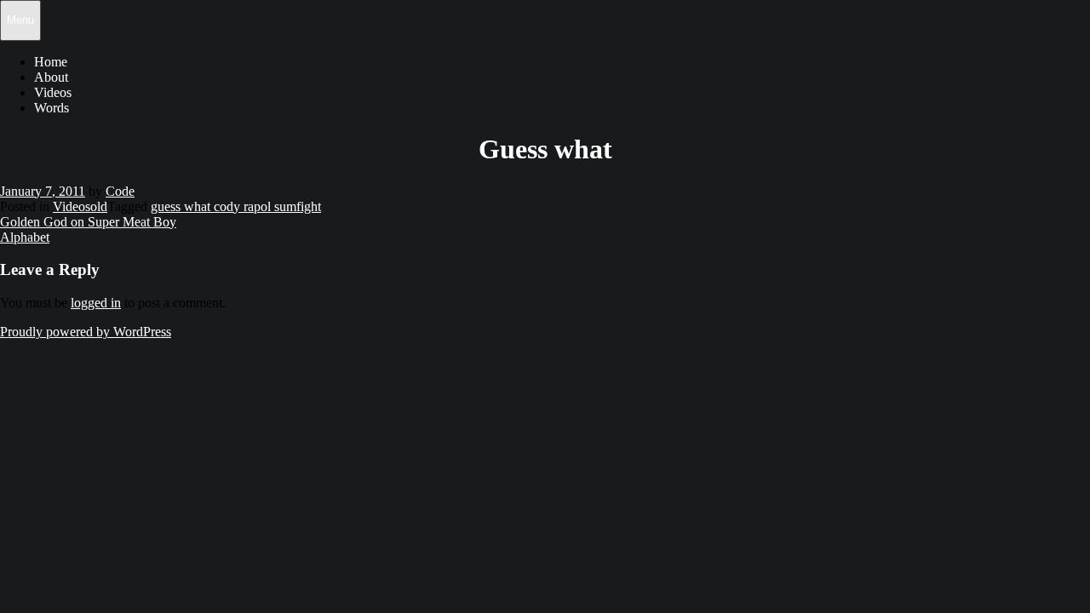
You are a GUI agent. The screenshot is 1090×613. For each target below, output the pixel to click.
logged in (96, 302)
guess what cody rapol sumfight (236, 206)
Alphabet (24, 237)
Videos (53, 92)
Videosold (80, 206)
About (51, 77)
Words (51, 107)
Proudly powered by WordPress (85, 331)
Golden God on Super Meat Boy (88, 222)
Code (120, 191)
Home (50, 61)
